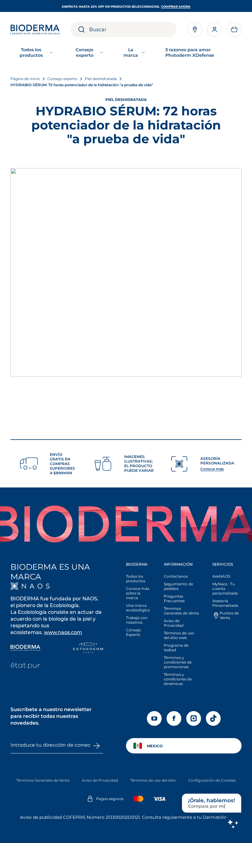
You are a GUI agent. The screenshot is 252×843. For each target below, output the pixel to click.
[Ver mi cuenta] (214, 29)
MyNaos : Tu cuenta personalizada (225, 588)
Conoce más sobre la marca (137, 593)
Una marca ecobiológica (138, 607)
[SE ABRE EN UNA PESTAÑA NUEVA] (29, 586)
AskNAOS (221, 576)
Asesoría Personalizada (225, 603)
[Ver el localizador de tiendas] (194, 29)
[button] (234, 29)
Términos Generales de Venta (181, 610)
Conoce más (212, 469)
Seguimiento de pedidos (178, 586)
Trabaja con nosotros (137, 620)
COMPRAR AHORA (176, 7)
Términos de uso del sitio (153, 780)
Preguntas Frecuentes (174, 598)
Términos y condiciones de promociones (178, 662)
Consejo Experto (133, 632)
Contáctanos (176, 576)
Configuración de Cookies (212, 780)
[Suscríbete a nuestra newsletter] (96, 745)
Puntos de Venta (229, 615)
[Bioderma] (25, 648)
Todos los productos (135, 578)
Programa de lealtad (176, 647)
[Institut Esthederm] (88, 648)
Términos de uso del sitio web (179, 635)
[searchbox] (132, 29)
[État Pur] (25, 666)
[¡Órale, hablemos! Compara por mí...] (232, 823)
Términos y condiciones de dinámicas (178, 679)
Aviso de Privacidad (173, 623)
